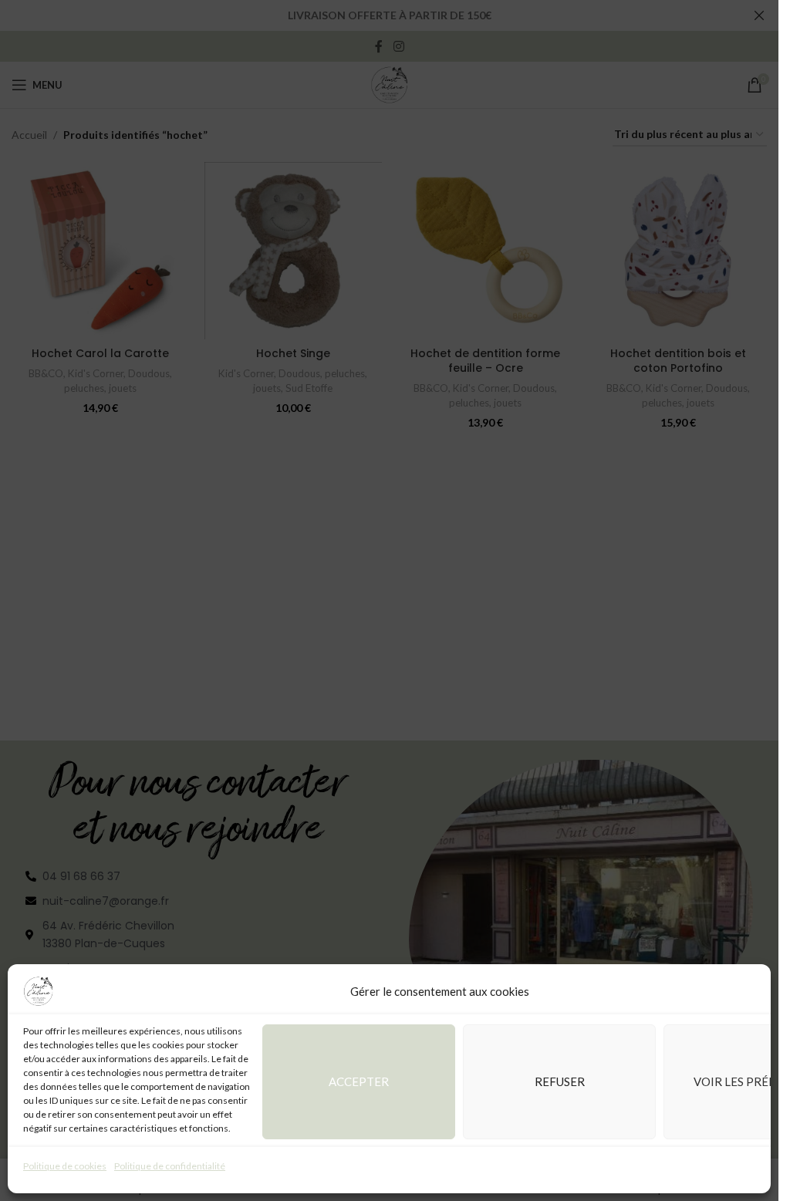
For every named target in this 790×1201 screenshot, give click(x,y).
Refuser (560, 1081)
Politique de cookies (64, 1166)
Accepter (359, 1081)
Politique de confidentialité (169, 1166)
